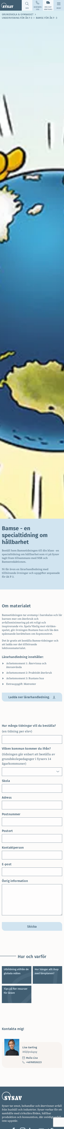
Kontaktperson (13, 847)
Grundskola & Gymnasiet (18, 14)
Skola (6, 781)
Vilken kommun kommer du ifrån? (26, 748)
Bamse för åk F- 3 (46, 17)
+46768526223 (34, 1062)
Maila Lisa (32, 1057)
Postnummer (11, 814)
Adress (7, 797)
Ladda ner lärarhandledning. (29, 697)
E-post (6, 864)
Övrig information (15, 881)
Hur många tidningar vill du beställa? (29, 725)
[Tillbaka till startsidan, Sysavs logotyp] (6, 5)
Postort (7, 831)
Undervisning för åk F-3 (17, 17)
